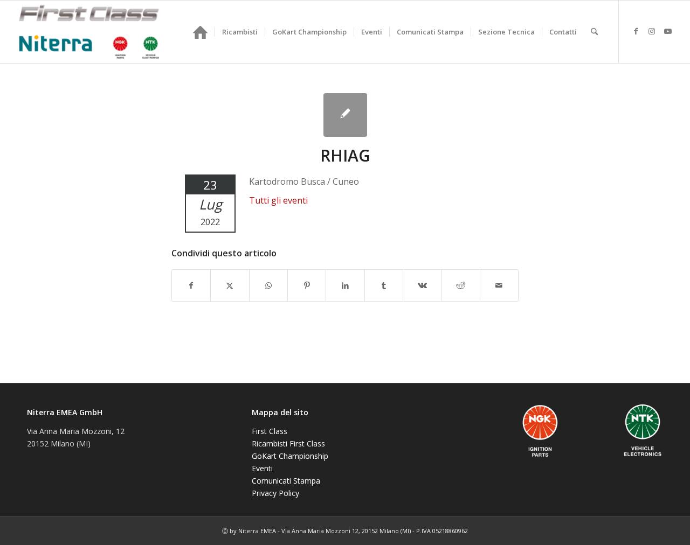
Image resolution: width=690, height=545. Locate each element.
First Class (269, 431)
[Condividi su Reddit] (460, 285)
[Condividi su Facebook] (191, 285)
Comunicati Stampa (286, 481)
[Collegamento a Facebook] (635, 31)
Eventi (262, 468)
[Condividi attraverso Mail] (499, 285)
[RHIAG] (345, 115)
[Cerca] (594, 32)
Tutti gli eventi (278, 200)
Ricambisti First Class (288, 443)
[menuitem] (200, 32)
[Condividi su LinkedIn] (345, 285)
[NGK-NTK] (89, 32)
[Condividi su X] (230, 285)
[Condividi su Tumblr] (384, 285)
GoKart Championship (290, 456)
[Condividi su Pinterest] (307, 285)
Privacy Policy (275, 493)
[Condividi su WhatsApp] (268, 285)
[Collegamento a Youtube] (668, 31)
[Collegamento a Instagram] (652, 31)
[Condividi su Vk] (422, 285)
